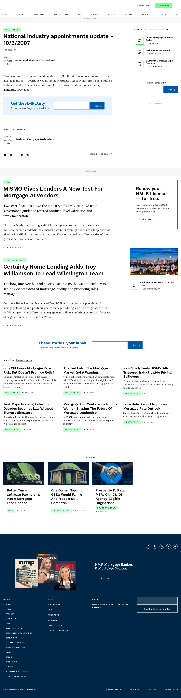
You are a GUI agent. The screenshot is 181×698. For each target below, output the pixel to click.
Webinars (128, 14)
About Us (134, 690)
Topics (110, 14)
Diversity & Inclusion (17, 671)
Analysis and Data (61, 511)
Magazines (54, 604)
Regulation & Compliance (19, 633)
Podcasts (146, 14)
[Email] (27, 154)
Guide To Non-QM (58, 630)
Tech (79, 14)
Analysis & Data (61, 14)
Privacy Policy (171, 690)
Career (9, 652)
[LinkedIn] (10, 154)
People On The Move (15, 260)
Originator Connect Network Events (110, 606)
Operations (12, 662)
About (96, 599)
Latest (5, 14)
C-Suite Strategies (107, 508)
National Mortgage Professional (37, 60)
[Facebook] (5, 154)
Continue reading (12, 247)
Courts (9, 667)
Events (21, 14)
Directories (39, 14)
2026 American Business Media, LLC (20, 690)
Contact (152, 690)
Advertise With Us (112, 690)
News (6, 599)
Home (8, 604)
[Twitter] (22, 154)
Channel (10, 619)
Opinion (9, 657)
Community (11, 638)
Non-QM (94, 14)
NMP (177, 14)
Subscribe (163, 5)
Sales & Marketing (15, 647)
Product (10, 614)
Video (163, 14)
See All (170, 29)
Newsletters (144, 6)
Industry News (12, 30)
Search (175, 6)
